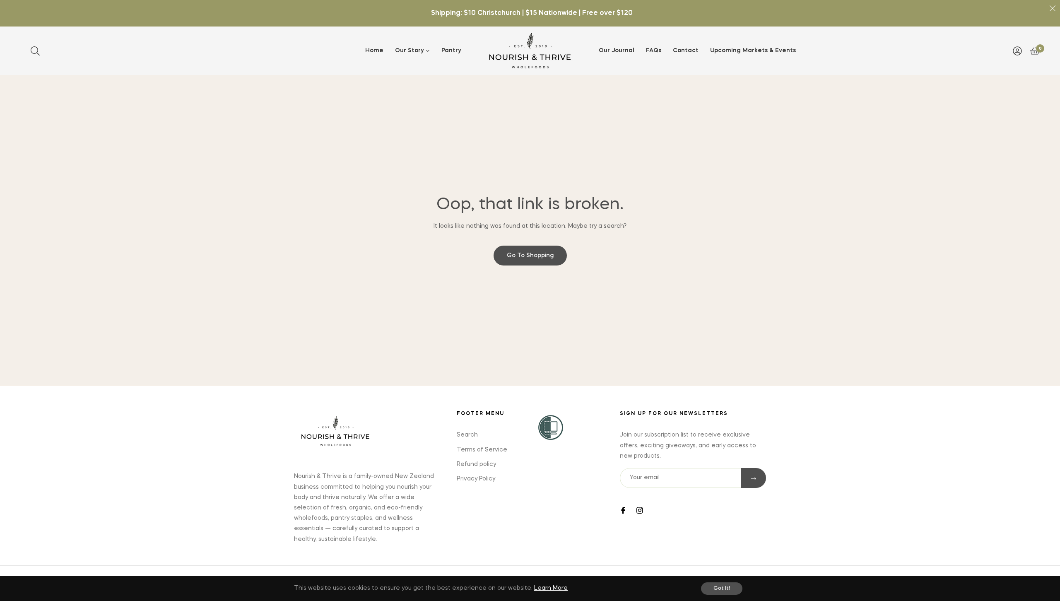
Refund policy (476, 464)
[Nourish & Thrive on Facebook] (623, 509)
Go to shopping (530, 255)
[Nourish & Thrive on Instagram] (639, 509)
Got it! (721, 588)
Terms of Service (482, 450)
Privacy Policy (476, 479)
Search (467, 435)
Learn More (551, 588)
